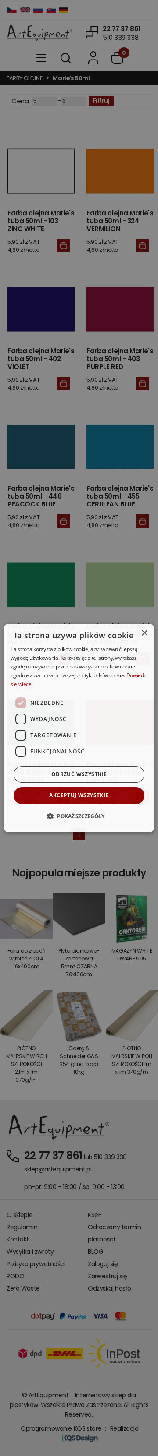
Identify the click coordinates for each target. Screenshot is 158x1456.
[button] (79, 816)
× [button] (144, 633)
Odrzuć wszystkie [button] (79, 774)
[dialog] (79, 728)
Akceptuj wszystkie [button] (78, 795)
